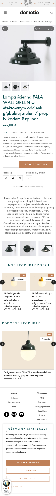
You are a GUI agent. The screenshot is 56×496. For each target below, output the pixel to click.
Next (53, 282)
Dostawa (42, 402)
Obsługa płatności (42, 406)
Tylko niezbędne (28, 470)
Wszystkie (5, 22)
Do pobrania (14, 402)
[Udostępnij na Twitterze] (13, 178)
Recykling (42, 410)
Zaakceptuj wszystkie (28, 463)
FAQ (42, 397)
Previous (2, 282)
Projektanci (42, 419)
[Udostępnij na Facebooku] (6, 178)
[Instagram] (20, 178)
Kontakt (42, 415)
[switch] (6, 491)
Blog (14, 406)
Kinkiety (14, 22)
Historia (14, 397)
